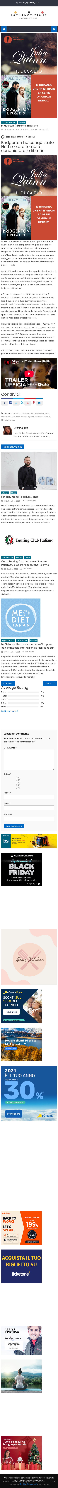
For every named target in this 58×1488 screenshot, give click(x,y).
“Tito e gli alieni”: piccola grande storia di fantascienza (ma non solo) (51, 683)
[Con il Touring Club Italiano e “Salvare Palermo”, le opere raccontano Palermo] (29, 541)
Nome (7, 792)
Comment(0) (43, 129)
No (24, 1484)
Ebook (24, 413)
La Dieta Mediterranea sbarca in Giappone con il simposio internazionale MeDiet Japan (27, 646)
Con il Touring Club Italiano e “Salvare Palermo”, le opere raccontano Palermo (25, 563)
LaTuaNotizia (7, 557)
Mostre (27, 557)
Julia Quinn (39, 413)
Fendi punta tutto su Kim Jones (20, 496)
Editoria (30, 413)
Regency (30, 416)
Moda (13, 493)
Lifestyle (22, 122)
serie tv (47, 416)
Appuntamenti (8, 640)
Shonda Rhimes (8, 420)
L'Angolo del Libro (9, 122)
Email (7, 803)
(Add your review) (9, 711)
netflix (23, 416)
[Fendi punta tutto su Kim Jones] (29, 471)
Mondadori (6, 416)
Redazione (28, 569)
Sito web (8, 814)
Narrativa (16, 416)
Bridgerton (15, 413)
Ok (21, 1484)
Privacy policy (32, 1484)
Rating (7, 774)
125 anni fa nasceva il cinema (10, 683)
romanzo (39, 416)
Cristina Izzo (28, 129)
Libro (47, 413)
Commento (10, 747)
